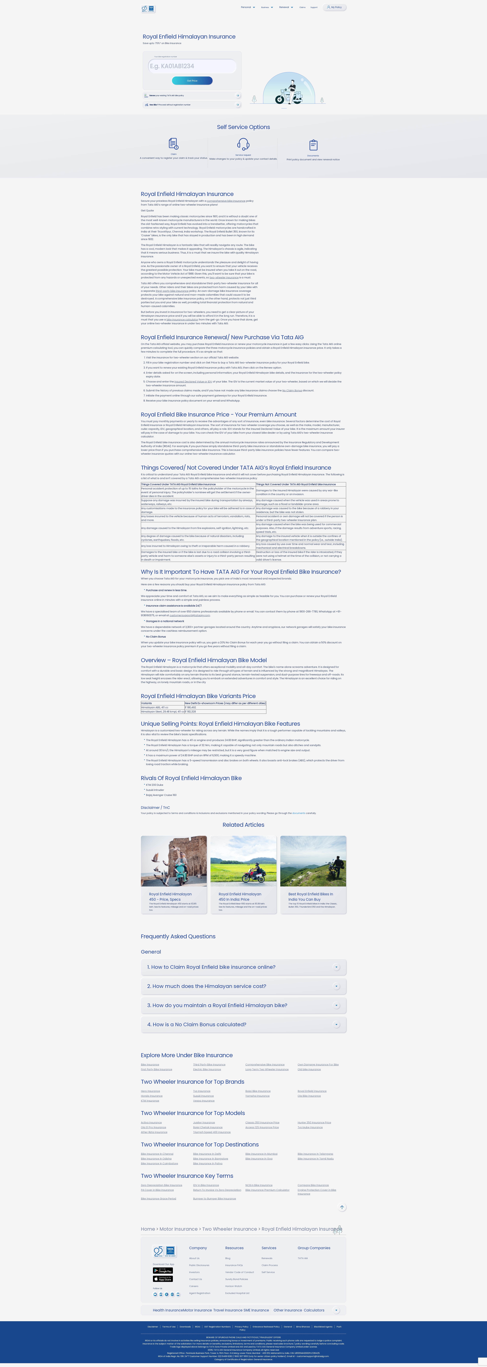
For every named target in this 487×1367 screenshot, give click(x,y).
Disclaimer (153, 1326)
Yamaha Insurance (257, 1096)
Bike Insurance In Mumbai (261, 1154)
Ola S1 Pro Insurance (153, 1127)
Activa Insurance (151, 1122)
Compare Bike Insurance (313, 1185)
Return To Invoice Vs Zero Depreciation (217, 1190)
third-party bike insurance (172, 291)
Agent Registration (199, 1293)
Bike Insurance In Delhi (207, 1154)
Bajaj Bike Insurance (258, 1091)
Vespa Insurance (204, 1100)
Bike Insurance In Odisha (156, 1158)
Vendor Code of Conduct (239, 1272)
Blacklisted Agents (323, 1326)
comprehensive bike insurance (226, 201)
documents (298, 813)
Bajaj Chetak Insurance (208, 1127)
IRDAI (197, 1326)
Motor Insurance (179, 1229)
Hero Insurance (150, 1091)
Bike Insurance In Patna (207, 1163)
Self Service (268, 1272)
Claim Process (270, 1265)
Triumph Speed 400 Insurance (212, 1132)
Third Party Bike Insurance (209, 1064)
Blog (227, 1258)
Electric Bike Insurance (207, 1069)
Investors (194, 1272)
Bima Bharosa (303, 1326)
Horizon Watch (233, 1286)
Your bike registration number (165, 57)
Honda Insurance (152, 1096)
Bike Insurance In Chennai (157, 1154)
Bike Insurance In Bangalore (210, 1158)
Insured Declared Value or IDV (193, 381)
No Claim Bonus (292, 390)
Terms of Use (169, 1326)
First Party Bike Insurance (156, 1069)
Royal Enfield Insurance (312, 1091)
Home (148, 1229)
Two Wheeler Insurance (229, 1229)
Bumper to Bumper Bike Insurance (214, 1198)
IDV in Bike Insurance (206, 1185)
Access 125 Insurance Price (262, 1127)
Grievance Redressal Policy (266, 1326)
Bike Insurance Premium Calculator (267, 1190)
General (288, 1326)
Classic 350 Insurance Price (262, 1122)
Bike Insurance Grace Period (158, 1198)
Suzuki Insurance (203, 1096)
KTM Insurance (150, 1100)
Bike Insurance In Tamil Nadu (316, 1158)
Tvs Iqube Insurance (310, 1127)
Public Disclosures (199, 1265)
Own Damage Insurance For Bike (318, 1064)
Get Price (192, 80)
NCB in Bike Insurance (258, 1185)
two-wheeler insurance (224, 277)
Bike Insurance (150, 1064)
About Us (194, 1258)
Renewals (267, 1258)
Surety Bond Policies (236, 1279)
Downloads (185, 1326)
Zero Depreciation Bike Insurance (161, 1185)
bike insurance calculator (182, 319)
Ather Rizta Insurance (154, 1132)
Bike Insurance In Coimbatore (159, 1163)
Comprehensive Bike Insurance (265, 1064)
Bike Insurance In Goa (258, 1158)
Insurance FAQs (234, 1265)
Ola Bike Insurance (309, 1096)
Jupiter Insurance (204, 1122)
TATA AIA (303, 1258)
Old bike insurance (309, 1069)
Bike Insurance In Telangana (315, 1154)
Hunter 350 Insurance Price (314, 1122)
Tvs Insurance (201, 1091)
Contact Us (195, 1279)
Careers (193, 1286)
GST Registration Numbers (217, 1326)
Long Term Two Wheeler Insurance (267, 1069)
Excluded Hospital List (237, 1293)
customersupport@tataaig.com (190, 615)
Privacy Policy (241, 1326)
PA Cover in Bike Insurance (157, 1190)
